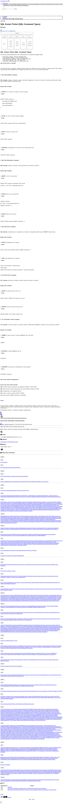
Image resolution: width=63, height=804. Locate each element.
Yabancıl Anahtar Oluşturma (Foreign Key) (9, 625)
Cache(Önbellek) (25, 703)
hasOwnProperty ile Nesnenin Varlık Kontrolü (10, 595)
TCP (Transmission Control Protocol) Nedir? (31, 711)
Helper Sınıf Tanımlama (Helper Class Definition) (30, 612)
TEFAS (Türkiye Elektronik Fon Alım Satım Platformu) (25, 757)
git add (26, 508)
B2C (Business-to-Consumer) (14, 725)
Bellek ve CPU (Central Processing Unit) (47, 714)
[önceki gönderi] (1, 415)
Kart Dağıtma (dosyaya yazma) (23, 503)
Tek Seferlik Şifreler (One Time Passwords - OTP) (39, 691)
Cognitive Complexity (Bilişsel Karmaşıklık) (16, 779)
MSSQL (5, 17)
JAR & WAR (34, 736)
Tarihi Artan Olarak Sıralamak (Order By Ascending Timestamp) (40, 628)
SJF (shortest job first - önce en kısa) (51, 503)
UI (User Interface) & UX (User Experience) (36, 720)
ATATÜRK (5, 10)
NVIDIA (7, 715)
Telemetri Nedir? (10, 770)
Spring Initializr (3, 747)
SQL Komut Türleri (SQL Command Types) (14, 676)
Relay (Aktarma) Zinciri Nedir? (20, 770)
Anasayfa (5, 16)
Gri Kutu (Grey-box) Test (25, 735)
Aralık (2, 479)
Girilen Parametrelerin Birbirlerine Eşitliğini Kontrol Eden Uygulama (39, 520)
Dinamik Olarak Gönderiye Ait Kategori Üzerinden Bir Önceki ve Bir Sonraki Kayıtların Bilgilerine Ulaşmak (30, 521)
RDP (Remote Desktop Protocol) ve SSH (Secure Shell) (43, 709)
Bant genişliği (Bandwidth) (37, 719)
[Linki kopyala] (1, 417)
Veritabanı (11, 698)
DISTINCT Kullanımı (5, 529)
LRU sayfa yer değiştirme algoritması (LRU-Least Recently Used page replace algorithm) (27, 788)
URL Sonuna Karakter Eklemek (7, 490)
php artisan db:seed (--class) (45, 626)
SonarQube (16, 734)
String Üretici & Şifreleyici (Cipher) (7, 570)
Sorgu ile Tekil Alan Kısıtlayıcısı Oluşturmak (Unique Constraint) (14, 653)
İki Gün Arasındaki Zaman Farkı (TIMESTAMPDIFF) (34, 535)
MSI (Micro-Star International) (43, 715)
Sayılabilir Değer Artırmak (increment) (12, 630)
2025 (3, 742)
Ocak (2, 488)
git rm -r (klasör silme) (7, 509)
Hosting (5, 686)
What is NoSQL (15, 703)
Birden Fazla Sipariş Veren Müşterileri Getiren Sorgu (37, 507)
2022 (3, 635)
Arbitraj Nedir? (3, 770)
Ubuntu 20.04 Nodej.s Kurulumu (46, 595)
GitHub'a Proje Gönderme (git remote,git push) (13, 510)
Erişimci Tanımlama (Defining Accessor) (21, 607)
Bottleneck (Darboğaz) (5, 764)
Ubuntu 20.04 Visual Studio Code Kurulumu (29, 595)
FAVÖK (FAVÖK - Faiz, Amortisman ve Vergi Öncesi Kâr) (41, 750)
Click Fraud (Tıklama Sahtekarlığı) (28, 748)
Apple (5, 684)
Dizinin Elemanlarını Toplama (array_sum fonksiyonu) (39, 543)
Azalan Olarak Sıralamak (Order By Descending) (16, 628)
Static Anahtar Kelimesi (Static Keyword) (9, 659)
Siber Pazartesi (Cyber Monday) (52, 730)
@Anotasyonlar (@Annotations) (38, 738)
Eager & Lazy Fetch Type (42, 736)
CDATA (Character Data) (24, 734)
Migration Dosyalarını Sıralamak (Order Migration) (29, 625)
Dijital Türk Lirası (26, 749)
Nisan (2, 573)
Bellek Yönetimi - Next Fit (34, 506)
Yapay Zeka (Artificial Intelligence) (36, 684)
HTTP (1, 709)
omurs (2, 424)
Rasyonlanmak (33, 772)
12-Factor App (3, 779)
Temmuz (2, 513)
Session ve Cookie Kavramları (24, 710)
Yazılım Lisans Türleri (8, 728)
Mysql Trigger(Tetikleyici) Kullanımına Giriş (9, 476)
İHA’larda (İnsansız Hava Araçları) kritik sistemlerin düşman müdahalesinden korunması (36, 771)
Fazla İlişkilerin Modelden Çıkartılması (36, 518)
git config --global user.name (40, 508)
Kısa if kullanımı (3, 462)
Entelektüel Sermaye (36, 780)
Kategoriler (5, 3)
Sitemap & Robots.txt (45, 728)
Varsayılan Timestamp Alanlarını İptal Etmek (38, 627)
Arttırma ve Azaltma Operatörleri (39, 495)
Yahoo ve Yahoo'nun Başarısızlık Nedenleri (40, 732)
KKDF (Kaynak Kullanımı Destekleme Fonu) (35, 730)
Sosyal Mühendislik (20, 709)
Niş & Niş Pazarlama (24, 750)
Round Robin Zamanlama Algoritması (32, 504)
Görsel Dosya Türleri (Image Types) (17, 733)
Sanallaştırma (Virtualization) (45, 727)
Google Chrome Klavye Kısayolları (8, 674)
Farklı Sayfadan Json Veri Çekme (41, 481)
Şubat (2, 688)
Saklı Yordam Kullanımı (53, 529)
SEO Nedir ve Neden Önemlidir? (29, 696)
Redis (20, 703)
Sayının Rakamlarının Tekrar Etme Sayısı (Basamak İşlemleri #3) (14, 550)
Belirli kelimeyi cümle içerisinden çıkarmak (9, 502)
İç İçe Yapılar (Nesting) (23, 582)
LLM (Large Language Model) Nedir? (43, 697)
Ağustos (2, 525)
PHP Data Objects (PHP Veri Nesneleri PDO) (10, 467)
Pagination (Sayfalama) (9, 726)
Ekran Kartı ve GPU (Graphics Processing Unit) (28, 714)
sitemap (9, 797)
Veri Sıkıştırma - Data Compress (47, 502)
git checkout (48, 508)
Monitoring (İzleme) (36, 728)
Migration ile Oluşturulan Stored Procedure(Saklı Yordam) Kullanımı (44, 588)
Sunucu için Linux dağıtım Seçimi (41, 737)
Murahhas (31, 759)
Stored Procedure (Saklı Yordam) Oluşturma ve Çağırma (14, 517)
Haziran (2, 499)
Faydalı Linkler (6, 6)
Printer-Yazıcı (52, 726)
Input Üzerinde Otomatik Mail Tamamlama (23, 648)
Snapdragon (25, 715)
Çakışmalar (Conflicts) (27, 510)
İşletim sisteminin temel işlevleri (36, 503)
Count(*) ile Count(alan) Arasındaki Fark (50, 528)
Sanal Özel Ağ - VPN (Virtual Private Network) (24, 726)
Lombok (2, 725)
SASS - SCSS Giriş (4, 582)
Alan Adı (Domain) (11, 686)
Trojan (27, 731)
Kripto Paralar (31, 686)
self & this (2, 588)
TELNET (27, 709)
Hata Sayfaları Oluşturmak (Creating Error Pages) (34, 629)
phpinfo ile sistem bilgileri (8, 759)
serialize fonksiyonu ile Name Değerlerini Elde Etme (49, 496)
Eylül (2, 459)
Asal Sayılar (11, 534)
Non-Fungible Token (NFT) (56, 691)
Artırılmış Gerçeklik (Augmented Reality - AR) (37, 718)
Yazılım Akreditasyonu (47, 779)
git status (23, 508)
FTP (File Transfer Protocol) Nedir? (16, 720)
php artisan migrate (51, 599)
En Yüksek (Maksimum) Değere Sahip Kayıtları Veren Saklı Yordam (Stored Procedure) (29, 529)
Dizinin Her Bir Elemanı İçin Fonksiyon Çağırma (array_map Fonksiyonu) (37, 540)
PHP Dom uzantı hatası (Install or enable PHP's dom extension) (29, 596)
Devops (4, 703)
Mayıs (2, 493)
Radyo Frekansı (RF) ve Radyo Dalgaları (40, 710)
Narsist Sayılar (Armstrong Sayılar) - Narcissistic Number (14, 545)
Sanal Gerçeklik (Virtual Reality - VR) (20, 718)
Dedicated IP (6, 720)
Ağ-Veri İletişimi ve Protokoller (22, 5)
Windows (12, 684)
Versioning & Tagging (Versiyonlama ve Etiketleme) (40, 733)
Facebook (3, 31)
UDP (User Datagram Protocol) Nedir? (49, 711)
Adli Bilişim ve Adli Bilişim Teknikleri (12, 750)
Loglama (6, 725)
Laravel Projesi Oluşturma (49, 596)
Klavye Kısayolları (32, 550)
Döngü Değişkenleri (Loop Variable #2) (44, 597)
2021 (3, 559)
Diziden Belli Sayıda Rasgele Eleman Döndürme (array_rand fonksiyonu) (16, 564)
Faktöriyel (26, 534)
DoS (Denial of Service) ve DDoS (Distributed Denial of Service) (38, 713)
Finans (12, 5)
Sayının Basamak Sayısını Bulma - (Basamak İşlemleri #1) (20, 544)
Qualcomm (30, 715)
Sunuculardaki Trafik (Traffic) (49, 719)
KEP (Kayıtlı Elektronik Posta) (27, 716)
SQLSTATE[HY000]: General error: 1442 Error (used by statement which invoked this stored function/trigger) (23, 631)
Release (27, 733)
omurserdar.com (4, 1)
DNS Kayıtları (54, 727)
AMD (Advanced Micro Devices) (16, 715)
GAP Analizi (11, 780)
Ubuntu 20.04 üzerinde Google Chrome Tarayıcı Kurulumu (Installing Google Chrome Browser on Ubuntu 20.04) (30, 619)
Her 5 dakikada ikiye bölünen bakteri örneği (16, 519)
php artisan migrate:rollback (12, 600)
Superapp (33, 747)
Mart (2, 568)
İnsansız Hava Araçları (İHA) (11, 771)
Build (52, 733)
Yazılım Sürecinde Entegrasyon (24, 736)
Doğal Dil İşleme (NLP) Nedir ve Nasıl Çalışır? (47, 696)
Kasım (2, 548)
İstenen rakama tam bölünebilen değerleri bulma (29, 502)
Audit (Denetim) (16, 728)
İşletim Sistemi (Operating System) (21, 684)
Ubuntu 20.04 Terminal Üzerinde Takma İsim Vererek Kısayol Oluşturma (16, 606)
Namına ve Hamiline (49, 747)
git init (19, 508)
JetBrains (56, 747)
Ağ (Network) (47, 684)
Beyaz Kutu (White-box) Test (14, 735)
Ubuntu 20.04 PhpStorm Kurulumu (25, 600)
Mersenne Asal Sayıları (19, 534)
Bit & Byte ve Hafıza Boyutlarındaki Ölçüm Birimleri (28, 727)
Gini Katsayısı (43, 759)
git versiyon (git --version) (13, 508)
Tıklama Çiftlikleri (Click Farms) (43, 748)
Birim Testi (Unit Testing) (12, 736)
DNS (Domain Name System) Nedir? (16, 713)
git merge (56, 509)
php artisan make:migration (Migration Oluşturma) (14, 599)
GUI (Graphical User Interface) (14, 716)
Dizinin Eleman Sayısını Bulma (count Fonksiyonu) (17, 543)
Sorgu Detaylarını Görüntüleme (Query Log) (9, 645)
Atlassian (37, 747)
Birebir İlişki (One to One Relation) (20, 626)
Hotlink (10, 731)
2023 (3, 669)
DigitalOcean (7, 5)
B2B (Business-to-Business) (27, 725)
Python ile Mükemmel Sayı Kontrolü (8, 481)
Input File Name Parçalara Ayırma (21, 490)
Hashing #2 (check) (13, 640)
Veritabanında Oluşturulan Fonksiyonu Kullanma (30, 528)
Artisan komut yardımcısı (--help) (22, 627)
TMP (30, 709)
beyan (1, 794)
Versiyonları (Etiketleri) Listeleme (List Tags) (21, 654)
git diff (55, 508)
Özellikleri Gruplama (44, 582)
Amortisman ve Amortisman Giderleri (12, 758)
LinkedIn (13, 31)
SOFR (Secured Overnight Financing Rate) (29, 758)
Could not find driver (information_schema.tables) (36, 599)
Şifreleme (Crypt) (19, 686)
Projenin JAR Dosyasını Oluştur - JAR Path (24, 737)
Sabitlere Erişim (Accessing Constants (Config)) (29, 645)
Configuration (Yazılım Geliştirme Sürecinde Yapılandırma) (18, 732)
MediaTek (35, 715)
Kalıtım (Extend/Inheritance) (34, 582)
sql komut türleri (3, 441)
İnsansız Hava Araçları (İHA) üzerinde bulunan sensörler (39, 770)
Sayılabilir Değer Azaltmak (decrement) (28, 630)
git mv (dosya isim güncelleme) (19, 509)
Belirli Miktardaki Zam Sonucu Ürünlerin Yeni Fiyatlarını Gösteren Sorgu (16, 516)
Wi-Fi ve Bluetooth (16, 712)
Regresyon (52, 734)
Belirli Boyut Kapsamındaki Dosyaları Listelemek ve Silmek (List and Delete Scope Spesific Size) (21, 618)
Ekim (2, 465)
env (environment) (44, 645)
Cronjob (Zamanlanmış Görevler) (41, 726)
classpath (7, 774)
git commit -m (31, 508)
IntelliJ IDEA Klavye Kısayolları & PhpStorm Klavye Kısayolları (29, 674)
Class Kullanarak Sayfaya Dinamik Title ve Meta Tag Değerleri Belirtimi (15, 576)
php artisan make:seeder (33, 626)
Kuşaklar (35, 759)
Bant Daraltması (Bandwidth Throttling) (11, 719)
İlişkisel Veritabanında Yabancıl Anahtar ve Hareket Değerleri (39, 519)
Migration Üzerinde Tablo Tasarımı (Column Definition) (43, 606)
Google (2, 684)
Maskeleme (50, 736)
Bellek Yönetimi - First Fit (23, 506)
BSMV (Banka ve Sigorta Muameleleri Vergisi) (15, 730)
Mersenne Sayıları (4, 534)
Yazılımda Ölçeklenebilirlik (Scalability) (22, 780)
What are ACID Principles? (29, 697)
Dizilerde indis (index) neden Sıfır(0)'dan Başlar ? (47, 630)
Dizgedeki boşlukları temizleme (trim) (40, 598)
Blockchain (25, 686)
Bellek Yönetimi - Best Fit (45, 506)
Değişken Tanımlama (13, 582)
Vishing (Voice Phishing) (52, 718)
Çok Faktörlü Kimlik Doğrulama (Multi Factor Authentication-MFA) (14, 691)
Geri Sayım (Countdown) (10, 596)
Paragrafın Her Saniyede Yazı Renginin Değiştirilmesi (12, 555)
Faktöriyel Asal (31, 534)
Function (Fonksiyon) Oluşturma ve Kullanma (10, 528)
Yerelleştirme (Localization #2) (49, 654)
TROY (36, 749)
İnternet (51, 684)
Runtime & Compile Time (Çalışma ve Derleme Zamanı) (18, 738)
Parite (38, 759)
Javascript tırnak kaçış (5, 495)
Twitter (8, 31)
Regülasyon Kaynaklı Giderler (7, 757)
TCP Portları (40, 712)
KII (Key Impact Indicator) (10, 737)
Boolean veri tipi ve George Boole (21, 759)
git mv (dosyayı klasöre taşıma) (32, 509)
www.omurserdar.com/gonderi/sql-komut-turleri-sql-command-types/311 (13, 418)
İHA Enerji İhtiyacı (26, 772)
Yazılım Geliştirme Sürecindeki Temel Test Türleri (41, 735)
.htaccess (14, 731)
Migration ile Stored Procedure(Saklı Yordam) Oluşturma (17, 588)
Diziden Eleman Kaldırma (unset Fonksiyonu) (26, 541)
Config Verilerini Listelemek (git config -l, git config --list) (40, 653)
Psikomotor (32, 749)
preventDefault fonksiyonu (11, 496)
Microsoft (8, 684)
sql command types (11, 441)
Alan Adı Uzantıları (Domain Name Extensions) (40, 734)
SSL (1, 703)
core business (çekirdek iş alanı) (18, 773)
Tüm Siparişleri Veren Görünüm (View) (40, 516)
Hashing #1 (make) (4, 640)
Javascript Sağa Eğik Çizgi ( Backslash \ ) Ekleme (21, 495)
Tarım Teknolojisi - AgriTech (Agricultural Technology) (36, 773)
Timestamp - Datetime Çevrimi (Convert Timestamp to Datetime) (33, 647)
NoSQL (10, 703)
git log (52, 508)
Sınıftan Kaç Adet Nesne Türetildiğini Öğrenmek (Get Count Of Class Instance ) (35, 659)
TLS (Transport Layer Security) (9, 709)
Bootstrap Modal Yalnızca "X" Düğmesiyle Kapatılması (19, 747)
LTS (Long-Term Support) (17, 772)
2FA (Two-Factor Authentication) (41, 716)
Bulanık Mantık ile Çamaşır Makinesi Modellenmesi (14, 507)
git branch (52, 509)
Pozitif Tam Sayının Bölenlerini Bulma (43, 534)
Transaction (31, 703)
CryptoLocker (19, 731)
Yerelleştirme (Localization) (36, 654)
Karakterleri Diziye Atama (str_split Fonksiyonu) (10, 540)
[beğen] (1, 449)
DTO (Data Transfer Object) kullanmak (33, 779)
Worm (30, 731)
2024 (3, 679)
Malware (24, 731)
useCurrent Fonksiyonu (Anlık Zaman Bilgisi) (10, 612)
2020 (3, 485)
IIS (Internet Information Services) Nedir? (29, 712)
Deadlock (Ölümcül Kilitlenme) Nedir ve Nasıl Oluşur (26, 505)
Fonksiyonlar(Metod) (23, 476)
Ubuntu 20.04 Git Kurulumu (39, 600)
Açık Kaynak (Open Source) (26, 728)
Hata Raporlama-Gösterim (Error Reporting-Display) (16, 518)
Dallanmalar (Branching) (44, 509)
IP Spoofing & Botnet (50, 759)
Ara (15, 8)
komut (16, 441)
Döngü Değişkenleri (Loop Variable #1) (27, 597)
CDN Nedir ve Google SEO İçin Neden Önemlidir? (11, 696)
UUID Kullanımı (29, 598)
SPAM (25, 720)
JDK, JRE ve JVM (52, 773)
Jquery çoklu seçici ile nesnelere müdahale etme (27, 496)
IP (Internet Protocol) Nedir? (16, 711)
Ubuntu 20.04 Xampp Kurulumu (52, 600)
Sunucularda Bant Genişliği (26, 719)
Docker (7, 703)
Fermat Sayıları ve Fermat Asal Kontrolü (14, 535)
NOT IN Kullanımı (43, 521)
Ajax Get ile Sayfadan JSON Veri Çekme (25, 481)
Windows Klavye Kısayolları (49, 674)
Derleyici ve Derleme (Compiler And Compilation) (11, 666)
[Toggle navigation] (8, 1)
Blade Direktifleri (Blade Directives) (37, 607)
